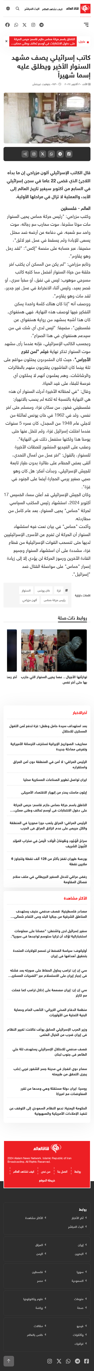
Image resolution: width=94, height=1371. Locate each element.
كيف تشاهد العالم (52, 8)
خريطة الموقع (47, 1179)
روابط (77, 1170)
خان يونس (44, 590)
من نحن (45, 1170)
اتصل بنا (62, 1170)
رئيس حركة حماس (54, 599)
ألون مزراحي (29, 599)
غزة (59, 590)
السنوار (26, 590)
